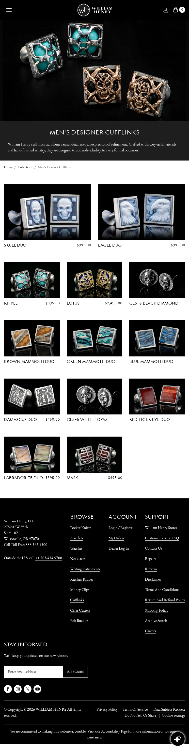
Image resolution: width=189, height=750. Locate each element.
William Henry (51, 709)
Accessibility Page (114, 731)
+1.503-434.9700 (48, 557)
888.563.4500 (36, 544)
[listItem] (138, 715)
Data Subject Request (169, 709)
